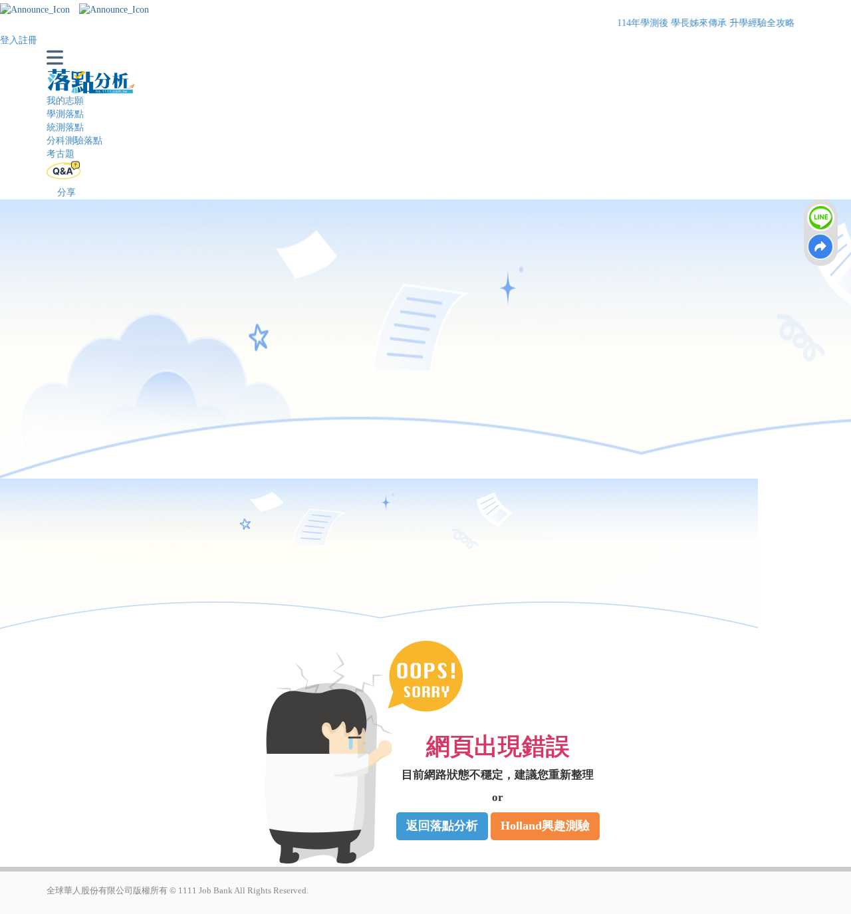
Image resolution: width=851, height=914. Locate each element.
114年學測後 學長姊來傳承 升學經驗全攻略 (672, 23)
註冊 (28, 40)
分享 (66, 192)
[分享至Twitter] (820, 247)
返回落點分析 (442, 825)
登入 (9, 40)
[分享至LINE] (820, 218)
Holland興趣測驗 (545, 825)
